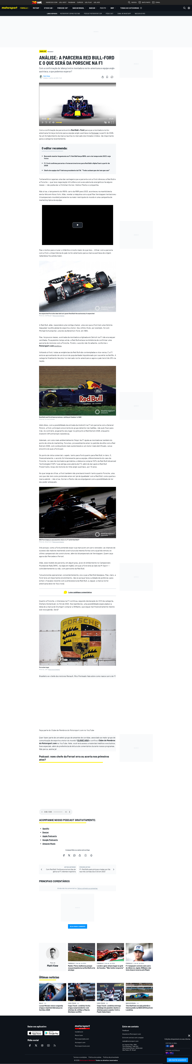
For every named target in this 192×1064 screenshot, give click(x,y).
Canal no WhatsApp (124, 13)
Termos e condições (80, 1057)
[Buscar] (184, 8)
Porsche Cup (62, 8)
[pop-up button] (109, 122)
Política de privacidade (111, 1057)
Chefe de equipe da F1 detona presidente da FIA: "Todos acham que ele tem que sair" (77, 170)
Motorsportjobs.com (82, 1039)
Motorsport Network (87, 1060)
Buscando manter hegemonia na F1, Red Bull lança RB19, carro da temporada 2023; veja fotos (77, 157)
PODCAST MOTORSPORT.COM (93, 13)
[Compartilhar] (102, 77)
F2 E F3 (103, 8)
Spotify (45, 828)
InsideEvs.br (79, 1032)
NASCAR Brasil (78, 8)
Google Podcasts (50, 840)
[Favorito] (107, 77)
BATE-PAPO (146, 2)
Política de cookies (95, 1057)
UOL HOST (62, 2)
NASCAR (92, 8)
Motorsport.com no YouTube (70, 13)
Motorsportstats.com (82, 1046)
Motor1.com (79, 1035)
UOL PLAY (88, 2)
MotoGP (36, 8)
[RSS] (54, 1045)
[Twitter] (69, 855)
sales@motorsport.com (130, 1041)
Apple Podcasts (49, 836)
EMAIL (158, 2)
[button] (78, 105)
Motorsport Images (58, 315)
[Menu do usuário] (189, 8)
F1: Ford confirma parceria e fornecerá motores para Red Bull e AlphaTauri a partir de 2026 (77, 164)
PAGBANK (71, 2)
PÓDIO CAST (109, 13)
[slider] (77, 119)
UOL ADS (97, 2)
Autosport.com (80, 1042)
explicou (57, 346)
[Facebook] (64, 855)
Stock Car (48, 8)
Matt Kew (46, 76)
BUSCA (134, 2)
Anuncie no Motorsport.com (131, 1034)
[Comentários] (112, 77)
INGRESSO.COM (51, 2)
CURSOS (80, 2)
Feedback (125, 1030)
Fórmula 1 (24, 8)
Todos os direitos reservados (107, 1060)
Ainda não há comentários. (77, 888)
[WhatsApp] (74, 855)
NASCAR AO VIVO (140, 13)
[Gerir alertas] (91, 855)
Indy (112, 8)
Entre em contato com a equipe (132, 1037)
